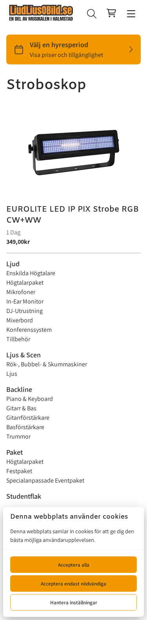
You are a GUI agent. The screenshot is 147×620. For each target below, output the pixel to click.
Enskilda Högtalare (30, 273)
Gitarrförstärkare (27, 417)
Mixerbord (19, 320)
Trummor (18, 436)
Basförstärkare (25, 427)
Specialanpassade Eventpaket (45, 480)
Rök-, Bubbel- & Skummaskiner (46, 364)
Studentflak (23, 496)
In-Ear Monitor (25, 301)
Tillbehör (18, 339)
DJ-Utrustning (24, 311)
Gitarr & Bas (21, 408)
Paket (14, 452)
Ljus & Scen (23, 354)
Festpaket (19, 471)
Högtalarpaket (25, 282)
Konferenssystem (29, 330)
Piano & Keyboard (29, 399)
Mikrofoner (20, 292)
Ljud (13, 263)
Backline (19, 389)
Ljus (11, 373)
